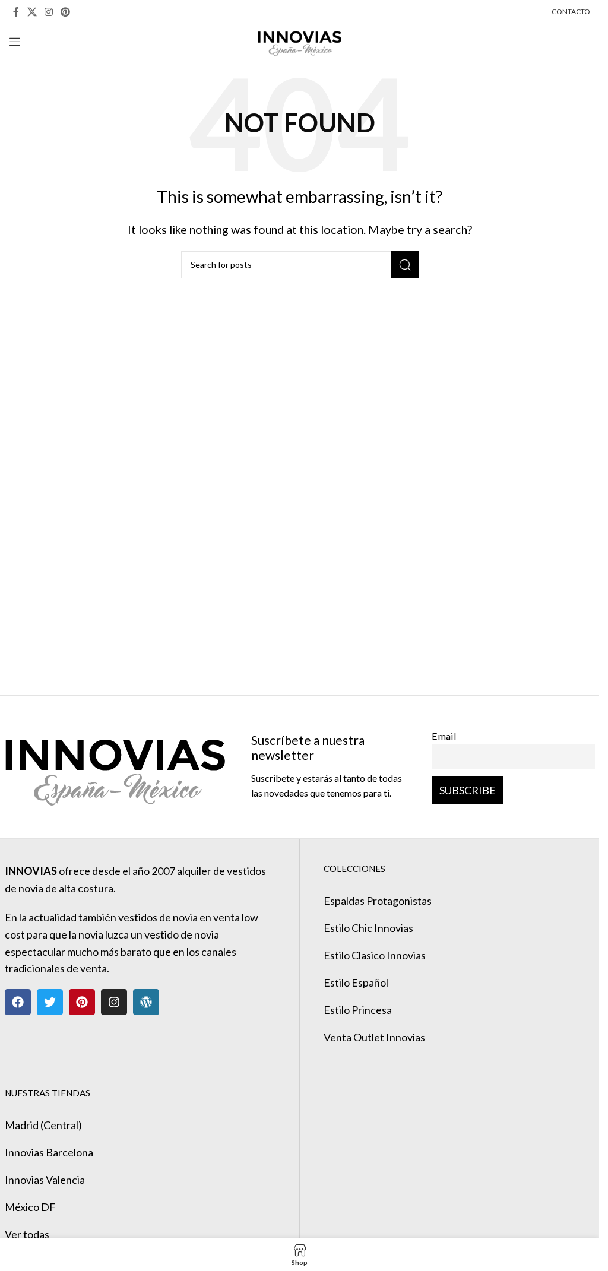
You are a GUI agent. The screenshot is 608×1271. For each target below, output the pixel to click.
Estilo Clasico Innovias (375, 955)
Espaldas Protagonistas (378, 900)
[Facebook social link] (16, 12)
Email (444, 735)
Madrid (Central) (43, 1124)
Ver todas (27, 1234)
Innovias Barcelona (49, 1152)
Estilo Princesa (358, 1009)
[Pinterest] (82, 1002)
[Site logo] (299, 40)
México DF (30, 1206)
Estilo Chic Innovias (368, 927)
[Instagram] (114, 1002)
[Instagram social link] (48, 12)
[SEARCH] (405, 264)
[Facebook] (18, 1002)
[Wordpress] (146, 1002)
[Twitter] (50, 1002)
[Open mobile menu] (15, 41)
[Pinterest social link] (65, 12)
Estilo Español (356, 982)
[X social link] (31, 12)
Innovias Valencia (45, 1179)
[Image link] (115, 765)
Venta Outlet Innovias (374, 1037)
